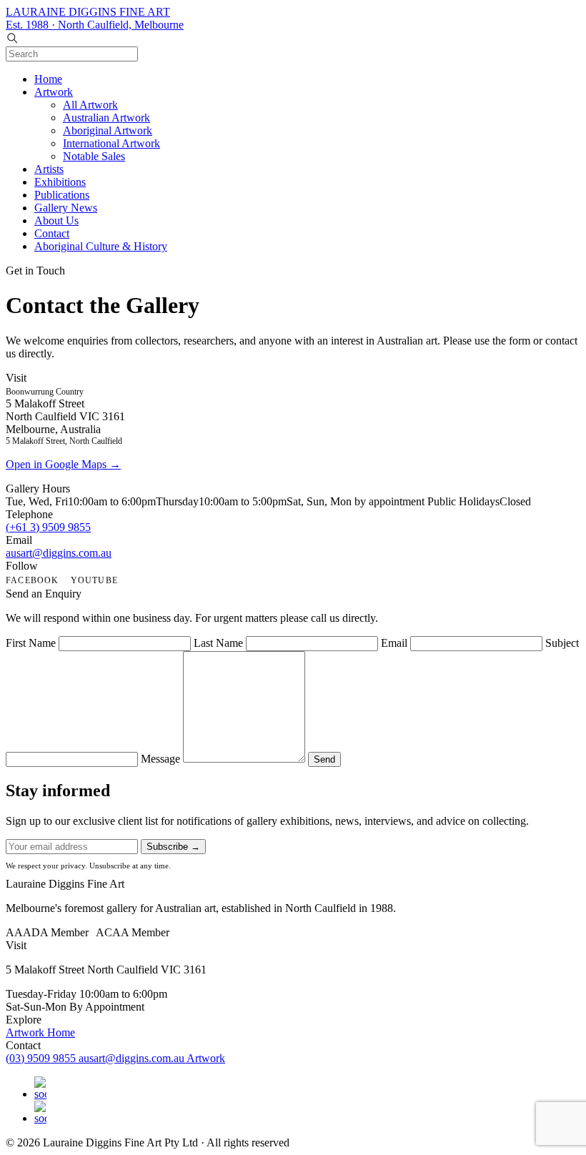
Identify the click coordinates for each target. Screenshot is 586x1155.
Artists (49, 169)
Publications (61, 195)
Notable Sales (94, 156)
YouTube (94, 580)
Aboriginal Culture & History (100, 246)
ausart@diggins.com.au (58, 553)
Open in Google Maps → (63, 464)
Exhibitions (60, 182)
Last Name (218, 643)
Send (324, 759)
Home (48, 79)
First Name (31, 643)
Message (160, 759)
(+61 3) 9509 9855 (48, 527)
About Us (56, 220)
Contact (51, 233)
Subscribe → (173, 846)
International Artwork (111, 143)
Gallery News (65, 208)
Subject (562, 643)
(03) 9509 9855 (42, 1058)
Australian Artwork (106, 117)
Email (394, 643)
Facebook (32, 580)
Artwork (53, 92)
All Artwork (90, 105)
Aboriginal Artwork (107, 130)
